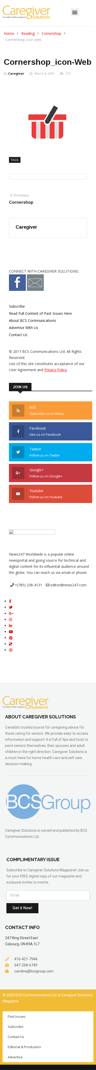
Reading (28, 33)
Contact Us (18, 334)
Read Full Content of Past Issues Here (40, 313)
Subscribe (17, 306)
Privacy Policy (55, 369)
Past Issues (17, 1016)
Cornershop (51, 33)
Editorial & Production (24, 1047)
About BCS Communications (32, 320)
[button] (75, 12)
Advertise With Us (23, 327)
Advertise (15, 1057)
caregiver (16, 73)
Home (9, 33)
